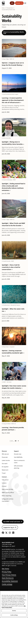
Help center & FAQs (7, 489)
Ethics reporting (6, 496)
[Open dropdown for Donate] (22, 3)
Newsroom (5, 470)
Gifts (12, 3)
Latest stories (6, 460)
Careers (4, 483)
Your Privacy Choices (9, 575)
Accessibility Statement (10, 581)
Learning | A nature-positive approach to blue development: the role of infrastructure (13, 100)
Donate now (17, 454)
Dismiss (14, 610)
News (3, 7)
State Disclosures (8, 578)
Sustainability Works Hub (8, 9)
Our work (4, 463)
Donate (18, 3)
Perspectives (9, 7)
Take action (5, 480)
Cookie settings (7, 584)
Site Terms (5, 569)
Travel (3, 473)
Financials (5, 457)
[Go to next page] (18, 440)
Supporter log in (8, 527)
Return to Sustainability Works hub (13, 32)
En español (5, 467)
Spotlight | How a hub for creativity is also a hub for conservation (11, 267)
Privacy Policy (6, 572)
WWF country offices (8, 492)
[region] (14, 604)
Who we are (5, 454)
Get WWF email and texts (11, 522)
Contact (4, 486)
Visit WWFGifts (18, 457)
